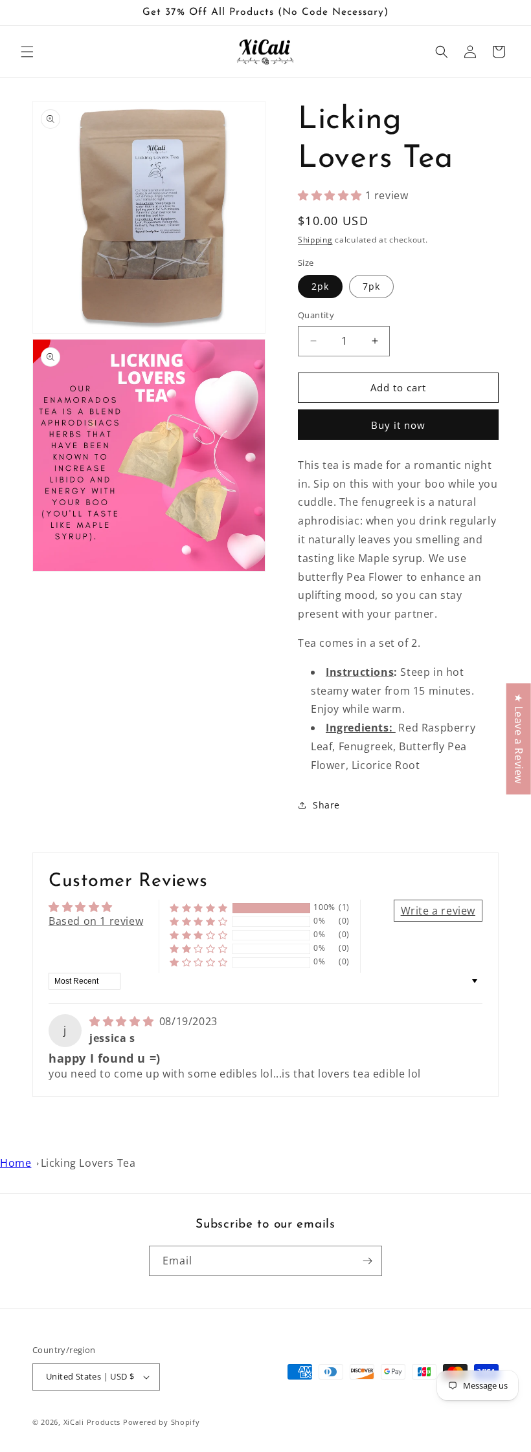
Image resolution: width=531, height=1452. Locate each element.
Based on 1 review (96, 921)
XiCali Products (92, 1422)
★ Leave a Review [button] (519, 738)
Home (15, 1163)
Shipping (315, 239)
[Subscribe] (367, 1261)
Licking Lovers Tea (88, 1163)
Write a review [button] (438, 911)
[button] (27, 52)
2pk (320, 286)
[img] (123, 1021)
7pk (371, 286)
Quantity (316, 315)
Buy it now (398, 424)
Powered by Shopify (161, 1422)
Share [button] (326, 805)
